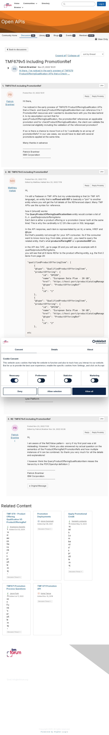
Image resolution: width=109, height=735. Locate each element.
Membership (12, 697)
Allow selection (54, 391)
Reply (87, 96)
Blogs (57, 35)
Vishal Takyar (46, 593)
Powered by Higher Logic (54, 732)
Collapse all (73, 55)
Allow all (89, 391)
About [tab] (90, 349)
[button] (30, 3)
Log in (101, 4)
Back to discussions (17, 49)
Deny (20, 391)
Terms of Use (13, 720)
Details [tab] (54, 349)
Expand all (60, 55)
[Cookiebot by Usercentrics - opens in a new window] (94, 342)
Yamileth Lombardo (79, 521)
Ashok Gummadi (47, 521)
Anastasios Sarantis (17, 527)
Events (70, 35)
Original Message (38, 486)
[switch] (41, 380)
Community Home (9, 35)
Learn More (12, 699)
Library (44, 35)
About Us (11, 717)
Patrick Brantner (15, 437)
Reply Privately (98, 96)
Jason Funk (14, 593)
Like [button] (101, 85)
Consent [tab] (19, 349)
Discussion (27, 35)
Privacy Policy (13, 722)
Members (86, 35)
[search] (64, 4)
